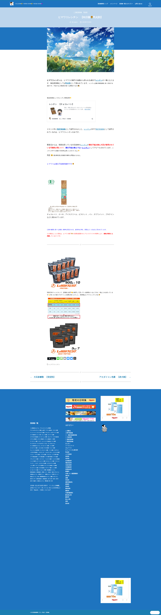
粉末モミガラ (33, 478)
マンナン (32, 463)
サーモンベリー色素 (45, 445)
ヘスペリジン (42, 458)
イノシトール (33, 432)
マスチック (57, 461)
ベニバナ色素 (33, 461)
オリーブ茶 (38, 434)
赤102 (54, 478)
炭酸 (66, 477)
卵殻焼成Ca (39, 472)
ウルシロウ (47, 432)
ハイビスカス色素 (55, 452)
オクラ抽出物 (33, 434)
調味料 (67, 490)
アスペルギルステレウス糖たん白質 (37, 430)
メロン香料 (32, 465)
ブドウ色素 (55, 456)
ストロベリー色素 (33, 447)
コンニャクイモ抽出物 (46, 441)
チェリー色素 (52, 447)
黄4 (52, 480)
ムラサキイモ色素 (42, 463)
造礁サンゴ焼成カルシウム (38, 480)
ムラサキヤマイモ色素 (51, 463)
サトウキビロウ (33, 443)
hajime (75, 22)
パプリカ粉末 (37, 454)
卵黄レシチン (44, 472)
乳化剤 (85, 12)
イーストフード (69, 445)
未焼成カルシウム (33, 474)
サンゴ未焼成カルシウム (35, 445)
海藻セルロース (48, 474)
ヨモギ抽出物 (42, 467)
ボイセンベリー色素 (50, 461)
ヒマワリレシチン (54, 364)
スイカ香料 (52, 445)
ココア (39, 441)
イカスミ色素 (55, 430)
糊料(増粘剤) (68, 482)
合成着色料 (68, 460)
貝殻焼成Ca (45, 478)
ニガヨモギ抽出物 (33, 452)
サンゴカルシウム (51, 443)
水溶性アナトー (41, 474)
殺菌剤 (67, 471)
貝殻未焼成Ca (39, 478)
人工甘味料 (68, 454)
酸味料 (67, 497)
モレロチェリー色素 (34, 467)
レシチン (87, 129)
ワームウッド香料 (42, 469)
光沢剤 (67, 458)
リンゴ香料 (54, 467)
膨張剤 (67, 484)
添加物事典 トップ (103, 3)
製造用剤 (67, 488)
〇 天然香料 (68, 437)
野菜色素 (46, 480)
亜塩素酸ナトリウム (51, 469)
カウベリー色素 (51, 434)
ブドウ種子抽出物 (48, 456)
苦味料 (67, 486)
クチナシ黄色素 (47, 439)
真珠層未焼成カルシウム (45, 476)
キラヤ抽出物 (56, 436)
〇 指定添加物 (78, 12)
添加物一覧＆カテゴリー (126, 3)
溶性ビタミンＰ (55, 474)
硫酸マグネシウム (54, 476)
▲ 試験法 (68, 430)
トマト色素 (51, 450)
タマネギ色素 (46, 447)
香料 (66, 501)
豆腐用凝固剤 (69, 492)
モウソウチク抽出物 (48, 465)
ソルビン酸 (40, 447)
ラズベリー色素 (48, 467)
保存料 (67, 456)
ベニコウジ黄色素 (55, 458)
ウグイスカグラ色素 (40, 432)
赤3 (49, 478)
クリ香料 (53, 439)
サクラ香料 (53, 441)
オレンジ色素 (44, 434)
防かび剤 (67, 499)
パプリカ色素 (43, 454)
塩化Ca (49, 472)
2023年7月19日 (86, 22)
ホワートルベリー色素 (40, 461)
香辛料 (67, 503)
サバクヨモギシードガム (42, 443)
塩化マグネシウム (55, 472)
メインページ (113, 3)
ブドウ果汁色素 (55, 454)
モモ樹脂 (55, 465)
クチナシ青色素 (40, 439)
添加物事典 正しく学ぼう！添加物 (41, 612)
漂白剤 (67, 475)
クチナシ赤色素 (33, 439)
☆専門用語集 (69, 433)
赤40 (51, 478)
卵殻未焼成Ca (33, 472)
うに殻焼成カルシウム (34, 428)
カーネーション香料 (43, 436)
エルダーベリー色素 (54, 432)
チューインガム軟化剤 (34, 450)
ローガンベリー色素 (34, 469)
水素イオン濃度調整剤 (71, 473)
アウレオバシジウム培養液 (45, 428)
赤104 (57, 478)
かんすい (67, 443)
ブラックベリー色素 (34, 458)
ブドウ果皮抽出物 (33, 456)
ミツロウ (36, 463)
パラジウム (49, 454)
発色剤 (67, 480)
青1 (50, 480)
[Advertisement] (45, 407)
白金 (38, 476)
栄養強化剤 (68, 469)
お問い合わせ (138, 3)
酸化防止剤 (68, 495)
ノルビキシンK (41, 452)
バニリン (32, 454)
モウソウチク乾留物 (39, 465)
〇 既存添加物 (69, 441)
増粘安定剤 (68, 462)
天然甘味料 (68, 465)
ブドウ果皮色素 (41, 456)
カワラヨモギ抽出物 (34, 436)
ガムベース (50, 436)
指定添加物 (61, 129)
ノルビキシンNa (48, 452)
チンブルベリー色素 (44, 450)
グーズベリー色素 (33, 441)
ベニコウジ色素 (48, 458)
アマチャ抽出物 (48, 430)
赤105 (31, 480)
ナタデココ (56, 450)
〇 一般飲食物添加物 (71, 435)
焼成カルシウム (33, 476)
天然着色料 (68, 467)
